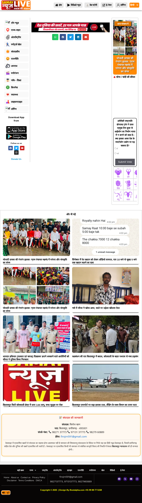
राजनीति (81, 470)
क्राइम (69, 470)
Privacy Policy (38, 477)
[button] (55, 37)
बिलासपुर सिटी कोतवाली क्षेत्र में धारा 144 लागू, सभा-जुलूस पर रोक (33, 405)
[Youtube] (131, 479)
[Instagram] (137, 479)
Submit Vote (125, 161)
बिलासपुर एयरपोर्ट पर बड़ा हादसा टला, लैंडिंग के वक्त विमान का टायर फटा (104, 405)
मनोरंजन (92, 470)
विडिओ (112, 470)
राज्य (31, 470)
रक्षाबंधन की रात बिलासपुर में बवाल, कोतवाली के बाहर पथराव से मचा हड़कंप (105, 356)
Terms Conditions (26, 480)
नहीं (117, 154)
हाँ (117, 149)
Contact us (26, 477)
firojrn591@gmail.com (74, 436)
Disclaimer (12, 480)
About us (15, 477)
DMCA (39, 480)
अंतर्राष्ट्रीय (57, 470)
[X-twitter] (125, 479)
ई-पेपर (122, 470)
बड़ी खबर (20, 470)
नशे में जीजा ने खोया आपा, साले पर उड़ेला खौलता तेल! (96, 308)
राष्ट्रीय (45, 470)
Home (6, 477)
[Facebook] (119, 479)
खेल (102, 470)
